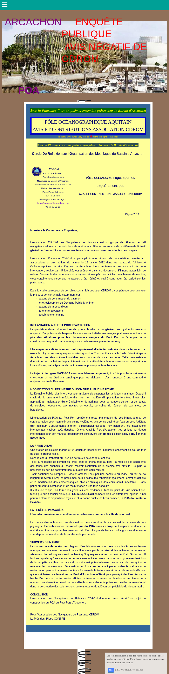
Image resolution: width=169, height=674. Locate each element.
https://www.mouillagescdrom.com (53, 203)
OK (111, 670)
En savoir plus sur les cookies (129, 670)
